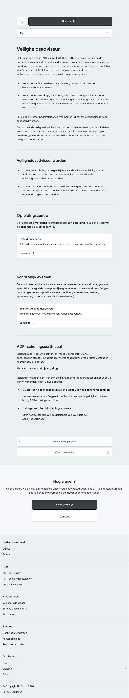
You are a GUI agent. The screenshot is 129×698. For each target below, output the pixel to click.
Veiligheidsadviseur (13, 584)
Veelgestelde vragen (14, 602)
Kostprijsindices (11, 638)
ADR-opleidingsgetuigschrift (19, 578)
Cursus (6, 548)
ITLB (5, 662)
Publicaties (9, 614)
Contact (7, 674)
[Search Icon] (21, 21)
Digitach (7, 668)
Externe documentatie (15, 608)
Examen (7, 554)
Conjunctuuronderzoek (15, 632)
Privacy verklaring (12, 691)
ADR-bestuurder (12, 573)
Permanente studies (14, 644)
